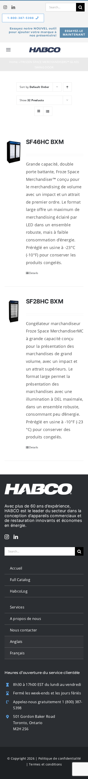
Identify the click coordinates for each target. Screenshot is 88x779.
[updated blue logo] (44, 49)
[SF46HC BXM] (14, 152)
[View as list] (47, 111)
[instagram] (5, 7)
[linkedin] (13, 7)
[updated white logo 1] (38, 485)
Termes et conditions (45, 764)
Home (13, 62)
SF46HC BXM (45, 141)
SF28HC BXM (44, 301)
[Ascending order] (67, 87)
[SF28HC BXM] (14, 311)
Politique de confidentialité (59, 758)
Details (33, 273)
